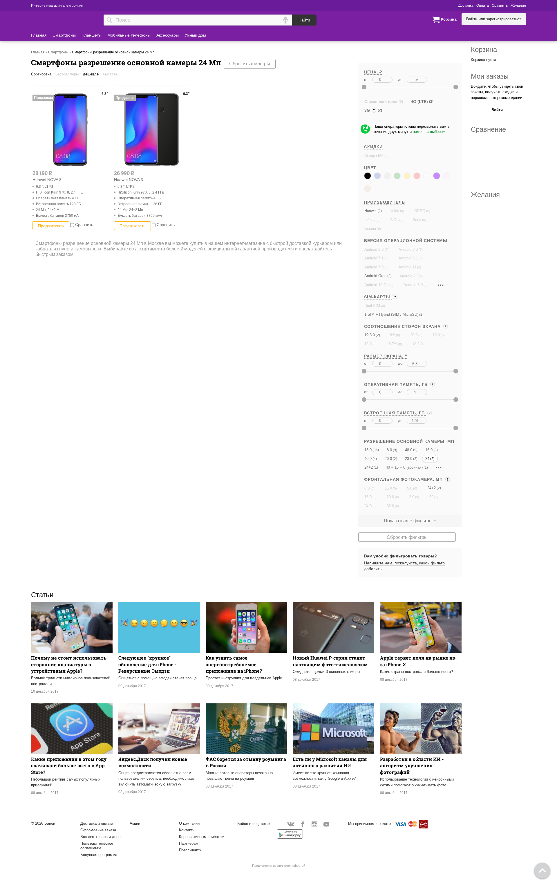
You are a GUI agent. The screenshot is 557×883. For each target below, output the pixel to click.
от (366, 79)
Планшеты (92, 35)
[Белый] (426, 175)
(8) (435, 450)
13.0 (368, 450)
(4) (374, 459)
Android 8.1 (408, 258)
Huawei (370, 211)
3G (367, 111)
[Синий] (377, 175)
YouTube (326, 824)
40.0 (368, 458)
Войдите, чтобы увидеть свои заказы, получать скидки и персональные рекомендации (497, 92)
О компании (189, 823)
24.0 (368, 506)
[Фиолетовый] (436, 175)
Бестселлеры (67, 74)
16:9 (368, 344)
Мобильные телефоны (129, 35)
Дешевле (91, 74)
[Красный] (416, 175)
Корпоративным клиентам (201, 837)
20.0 (388, 458)
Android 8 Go (410, 276)
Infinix (369, 220)
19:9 (436, 335)
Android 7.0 (374, 267)
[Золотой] (407, 175)
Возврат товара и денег (101, 837)
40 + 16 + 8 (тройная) (404, 467)
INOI (393, 220)
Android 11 (407, 267)
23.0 (408, 458)
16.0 (429, 450)
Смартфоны (64, 35)
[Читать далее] (440, 285)
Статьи (42, 594)
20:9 (413, 335)
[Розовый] (446, 175)
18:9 (391, 335)
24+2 (368, 467)
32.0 (390, 506)
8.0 (389, 450)
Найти (304, 20)
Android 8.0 (408, 249)
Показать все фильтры (408, 520)
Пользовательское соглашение (96, 845)
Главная (39, 35)
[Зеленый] (397, 175)
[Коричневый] (367, 188)
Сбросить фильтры (249, 63)
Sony (417, 220)
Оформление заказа (98, 830)
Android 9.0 (374, 249)
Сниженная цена (380, 101)
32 (431, 497)
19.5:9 (369, 335)
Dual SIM (372, 306)
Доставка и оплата (96, 823)
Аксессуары (167, 35)
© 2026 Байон (43, 823)
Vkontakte (291, 824)
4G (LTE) (419, 101)
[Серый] (387, 175)
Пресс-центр (190, 850)
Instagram (315, 824)
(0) (386, 156)
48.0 (408, 450)
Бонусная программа (98, 855)
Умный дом (195, 35)
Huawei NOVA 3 (47, 179)
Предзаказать (51, 225)
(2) (379, 211)
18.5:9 (417, 344)
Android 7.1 (374, 258)
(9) (394, 450)
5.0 (409, 488)
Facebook (303, 824)
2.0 (411, 497)
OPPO (419, 211)
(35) (375, 450)
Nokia (394, 211)
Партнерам (188, 843)
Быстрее (110, 74)
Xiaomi (370, 228)
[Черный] (367, 175)
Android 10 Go (376, 285)
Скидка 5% (374, 156)
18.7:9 (392, 344)
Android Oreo (375, 276)
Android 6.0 (413, 285)
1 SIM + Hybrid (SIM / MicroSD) (391, 314)
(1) (375, 467)
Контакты (187, 830)
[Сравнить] (72, 224)
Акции (135, 823)
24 (427, 458)
